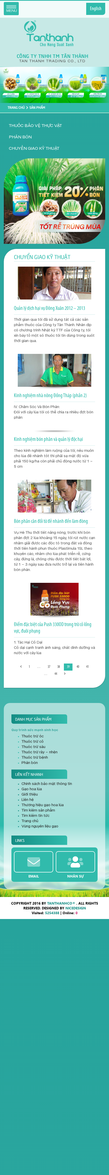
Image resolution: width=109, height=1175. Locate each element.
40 (78, 667)
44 (56, 674)
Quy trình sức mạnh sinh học (34, 730)
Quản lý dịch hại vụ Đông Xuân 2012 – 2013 (49, 308)
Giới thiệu (30, 794)
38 (58, 667)
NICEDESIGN (75, 908)
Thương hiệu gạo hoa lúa (43, 805)
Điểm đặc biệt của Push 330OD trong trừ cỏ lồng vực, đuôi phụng (53, 628)
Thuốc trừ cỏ (33, 741)
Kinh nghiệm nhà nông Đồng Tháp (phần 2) (50, 395)
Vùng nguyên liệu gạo (40, 826)
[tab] (54, 126)
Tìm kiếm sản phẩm (38, 810)
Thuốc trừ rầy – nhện (40, 752)
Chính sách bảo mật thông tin (47, 784)
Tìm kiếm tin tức (35, 816)
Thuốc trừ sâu (33, 747)
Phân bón (30, 763)
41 (87, 667)
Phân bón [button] (20, 137)
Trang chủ (16, 107)
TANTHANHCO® (61, 903)
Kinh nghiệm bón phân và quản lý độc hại (48, 439)
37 (49, 667)
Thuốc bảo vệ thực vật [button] (35, 126)
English (95, 8)
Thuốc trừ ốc (33, 736)
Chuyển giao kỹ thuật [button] (34, 148)
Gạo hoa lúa (32, 789)
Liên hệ (28, 800)
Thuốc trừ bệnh (35, 757)
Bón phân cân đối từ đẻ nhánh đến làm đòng (51, 521)
